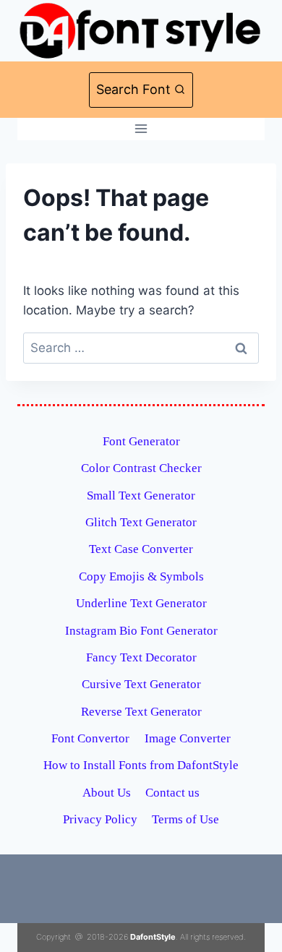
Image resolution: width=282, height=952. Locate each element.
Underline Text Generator (141, 603)
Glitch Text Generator (141, 522)
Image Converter (188, 738)
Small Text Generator (141, 495)
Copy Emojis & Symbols (141, 576)
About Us (106, 792)
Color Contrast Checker (141, 468)
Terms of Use (185, 819)
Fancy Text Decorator (141, 657)
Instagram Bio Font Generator (141, 631)
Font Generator (141, 441)
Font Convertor (90, 738)
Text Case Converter (141, 549)
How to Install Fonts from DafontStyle (141, 765)
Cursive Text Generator (141, 684)
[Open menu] (141, 129)
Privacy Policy (100, 819)
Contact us (172, 792)
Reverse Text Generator (141, 712)
